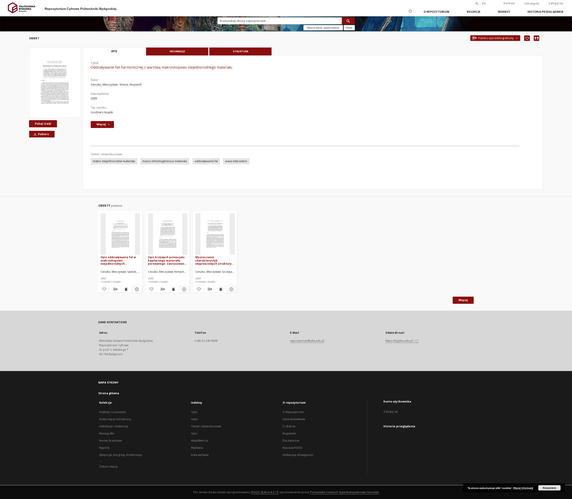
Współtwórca (199, 440)
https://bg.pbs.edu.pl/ (399, 341)
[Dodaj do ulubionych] (527, 38)
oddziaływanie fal (206, 161)
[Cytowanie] (536, 38)
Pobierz (43, 134)
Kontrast (509, 3)
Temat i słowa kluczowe (206, 426)
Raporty (104, 448)
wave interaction (236, 161)
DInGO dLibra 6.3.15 (265, 492)
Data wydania (199, 455)
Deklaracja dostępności (298, 455)
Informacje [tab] (177, 51)
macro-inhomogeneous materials (165, 161)
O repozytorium (437, 12)
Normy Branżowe (110, 440)
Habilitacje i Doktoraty (113, 426)
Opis (194, 433)
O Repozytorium (293, 412)
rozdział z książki (102, 112)
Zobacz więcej (108, 466)
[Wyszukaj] (348, 20)
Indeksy (504, 12)
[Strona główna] (410, 12)
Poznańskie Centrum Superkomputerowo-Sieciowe (344, 492)
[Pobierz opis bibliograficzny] (114, 289)
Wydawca (197, 448)
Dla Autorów (291, 440)
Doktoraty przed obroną (115, 419)
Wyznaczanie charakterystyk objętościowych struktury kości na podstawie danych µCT (214, 260)
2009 (94, 98)
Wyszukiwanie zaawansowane (323, 27)
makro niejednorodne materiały (114, 161)
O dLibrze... (290, 426)
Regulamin (289, 433)
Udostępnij (531, 3)
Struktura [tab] (240, 51)
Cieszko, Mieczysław (104, 84)
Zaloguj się (556, 3)
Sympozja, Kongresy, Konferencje (120, 455)
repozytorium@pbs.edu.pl (307, 341)
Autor (194, 419)
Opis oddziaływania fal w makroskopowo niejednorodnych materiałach (118, 260)
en (484, 3)
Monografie (106, 433)
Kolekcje (473, 12)
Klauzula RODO (292, 448)
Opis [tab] (114, 51)
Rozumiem (549, 488)
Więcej (463, 300)
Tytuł (194, 412)
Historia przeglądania (545, 12)
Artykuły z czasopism (112, 412)
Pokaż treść (43, 124)
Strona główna (108, 393)
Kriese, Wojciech (131, 84)
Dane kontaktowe (294, 419)
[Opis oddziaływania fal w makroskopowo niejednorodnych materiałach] (120, 234)
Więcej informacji (523, 488)
